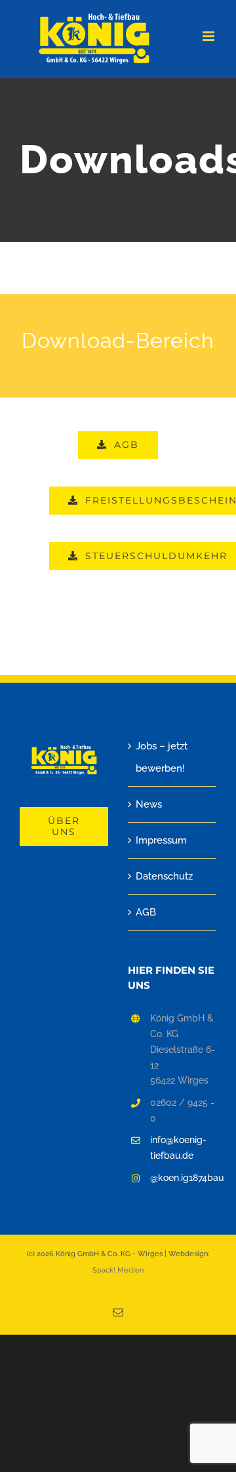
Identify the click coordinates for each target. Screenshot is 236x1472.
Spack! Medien (118, 1270)
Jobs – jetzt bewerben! (161, 757)
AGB (146, 912)
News (149, 804)
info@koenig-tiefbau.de (178, 1148)
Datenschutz (164, 876)
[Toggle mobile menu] (209, 36)
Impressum (161, 840)
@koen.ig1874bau (183, 1177)
